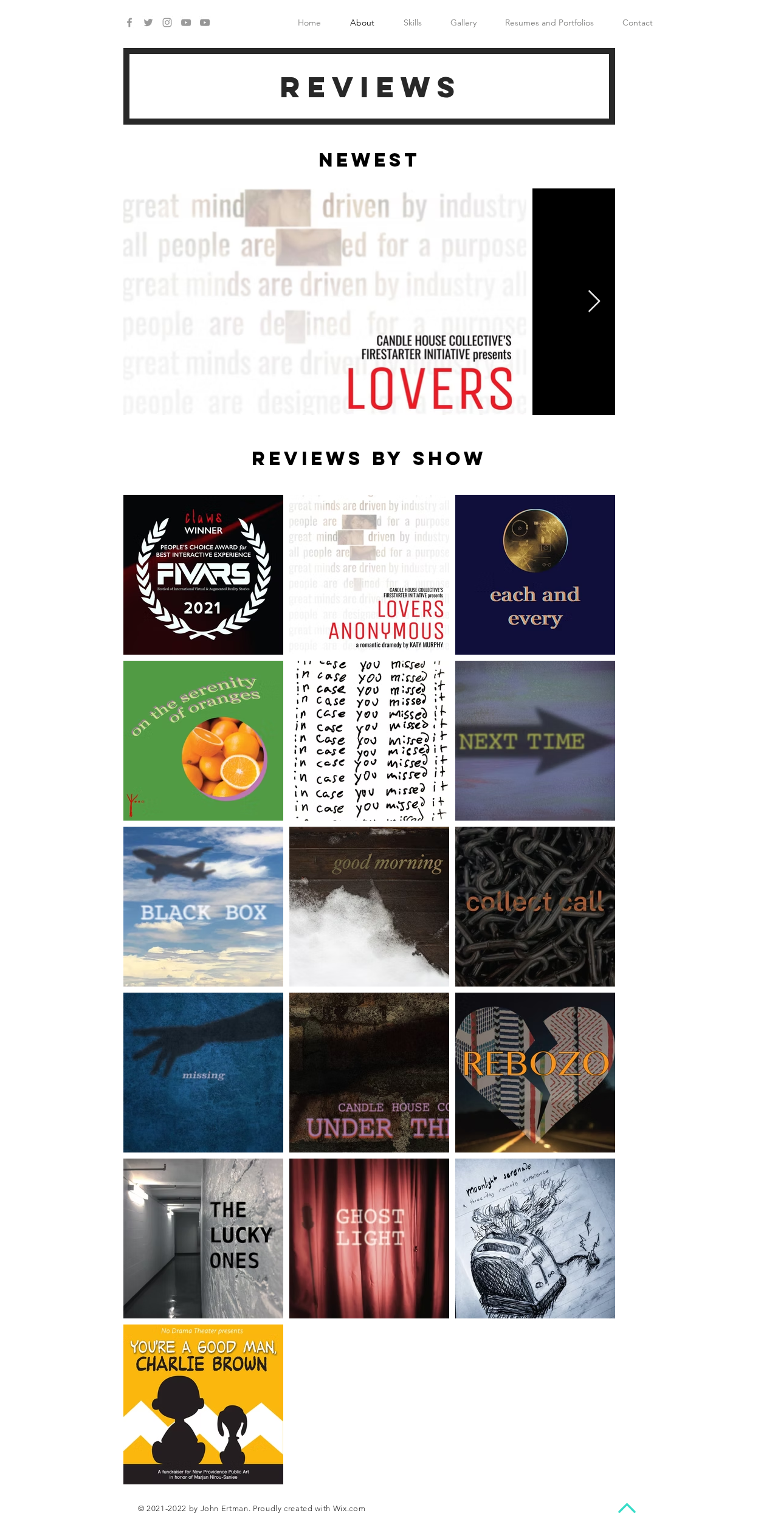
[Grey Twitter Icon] (148, 22)
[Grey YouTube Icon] (186, 22)
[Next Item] (594, 302)
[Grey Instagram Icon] (167, 22)
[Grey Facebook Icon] (129, 22)
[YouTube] (205, 22)
